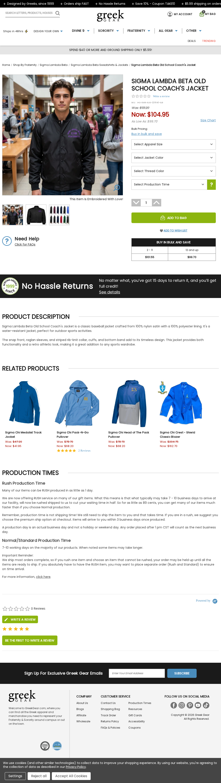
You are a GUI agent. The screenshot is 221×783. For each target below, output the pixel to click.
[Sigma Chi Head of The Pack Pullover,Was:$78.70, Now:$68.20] (129, 403)
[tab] (20, 619)
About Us (82, 703)
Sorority (106, 31)
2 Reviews (84, 450)
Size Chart (208, 120)
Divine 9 (78, 31)
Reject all (39, 775)
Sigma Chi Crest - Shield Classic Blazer (177, 434)
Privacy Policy (76, 767)
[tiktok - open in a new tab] (206, 705)
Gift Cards (135, 715)
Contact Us (108, 703)
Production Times (139, 703)
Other (191, 31)
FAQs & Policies (110, 727)
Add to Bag (177, 218)
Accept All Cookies (71, 775)
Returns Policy (110, 721)
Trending (209, 41)
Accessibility (136, 721)
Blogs (80, 709)
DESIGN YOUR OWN (46, 31)
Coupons (134, 727)
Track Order (108, 715)
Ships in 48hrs (13, 31)
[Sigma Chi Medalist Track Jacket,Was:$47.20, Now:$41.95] (26, 403)
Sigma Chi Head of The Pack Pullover (128, 434)
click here (43, 577)
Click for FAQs (25, 244)
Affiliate (81, 715)
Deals (192, 41)
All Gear (166, 31)
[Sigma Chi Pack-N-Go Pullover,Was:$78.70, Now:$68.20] (77, 403)
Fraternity (136, 31)
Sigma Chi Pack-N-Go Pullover (73, 434)
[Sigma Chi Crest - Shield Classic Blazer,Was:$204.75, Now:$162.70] (181, 403)
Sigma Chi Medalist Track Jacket (23, 434)
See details (109, 292)
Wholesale (83, 721)
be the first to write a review (29, 640)
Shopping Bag (110, 709)
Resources (135, 709)
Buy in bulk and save (146, 134)
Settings (15, 775)
